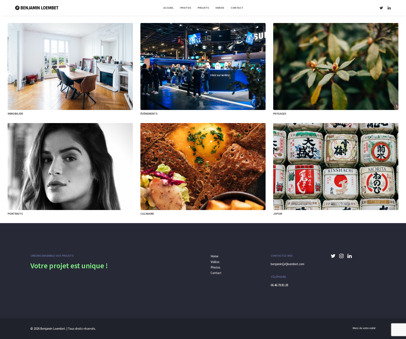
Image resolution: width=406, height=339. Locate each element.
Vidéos (215, 262)
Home (214, 256)
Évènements (149, 113)
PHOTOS (185, 7)
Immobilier (15, 113)
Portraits (15, 214)
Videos (219, 7)
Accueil (168, 7)
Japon (277, 214)
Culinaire (147, 214)
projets (203, 7)
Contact (237, 7)
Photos (215, 267)
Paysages (279, 113)
